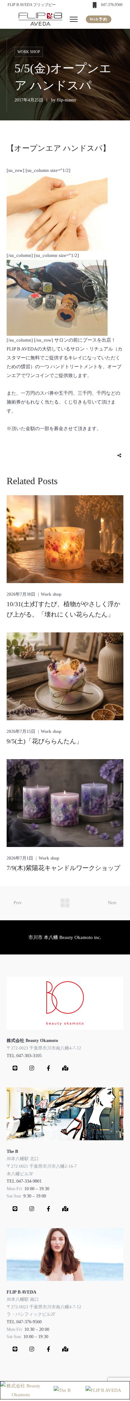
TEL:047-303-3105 (24, 1055)
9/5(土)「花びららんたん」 (44, 741)
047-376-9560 (111, 5)
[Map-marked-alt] (65, 1068)
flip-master (66, 100)
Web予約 (99, 19)
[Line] (15, 1068)
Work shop (28, 52)
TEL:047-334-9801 (24, 1181)
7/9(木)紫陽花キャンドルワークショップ (63, 867)
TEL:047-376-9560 (24, 1321)
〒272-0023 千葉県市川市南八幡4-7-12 (44, 1048)
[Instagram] (32, 1068)
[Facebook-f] (48, 1068)
